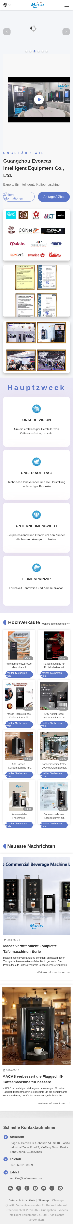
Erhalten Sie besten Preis (16, 674)
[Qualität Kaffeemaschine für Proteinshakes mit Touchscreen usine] (54, 645)
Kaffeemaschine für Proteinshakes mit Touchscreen (54, 665)
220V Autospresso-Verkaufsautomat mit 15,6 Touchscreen (54, 716)
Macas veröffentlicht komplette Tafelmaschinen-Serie (30, 949)
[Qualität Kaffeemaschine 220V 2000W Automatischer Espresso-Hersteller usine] (54, 746)
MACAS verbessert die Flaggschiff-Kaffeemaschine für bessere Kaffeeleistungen (32, 1079)
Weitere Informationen (51, 972)
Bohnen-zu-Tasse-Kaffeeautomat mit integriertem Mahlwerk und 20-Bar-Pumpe (54, 816)
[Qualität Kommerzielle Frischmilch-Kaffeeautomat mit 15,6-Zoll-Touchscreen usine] (19, 796)
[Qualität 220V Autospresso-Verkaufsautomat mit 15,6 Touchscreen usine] (54, 696)
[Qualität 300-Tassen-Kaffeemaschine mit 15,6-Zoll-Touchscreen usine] (19, 746)
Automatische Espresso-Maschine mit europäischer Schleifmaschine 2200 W (19, 665)
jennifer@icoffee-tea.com (26, 1178)
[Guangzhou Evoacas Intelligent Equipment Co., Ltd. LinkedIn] (52, 1189)
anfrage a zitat (53, 197)
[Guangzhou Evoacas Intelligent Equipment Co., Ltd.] (38, 5)
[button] (26, 51)
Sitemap (43, 1200)
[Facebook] (27, 1189)
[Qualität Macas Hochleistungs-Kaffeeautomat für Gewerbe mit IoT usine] (19, 696)
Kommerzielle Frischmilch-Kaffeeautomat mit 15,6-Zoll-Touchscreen (19, 816)
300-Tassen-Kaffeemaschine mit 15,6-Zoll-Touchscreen (19, 766)
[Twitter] (18, 1189)
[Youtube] (43, 1189)
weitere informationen (13, 196)
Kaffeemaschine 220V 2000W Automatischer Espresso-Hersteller (54, 766)
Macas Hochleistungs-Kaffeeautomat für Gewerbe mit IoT (19, 716)
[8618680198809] (60, 1189)
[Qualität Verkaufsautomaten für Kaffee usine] (36, 52)
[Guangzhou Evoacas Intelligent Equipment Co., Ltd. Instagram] (35, 1189)
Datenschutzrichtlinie (22, 1200)
